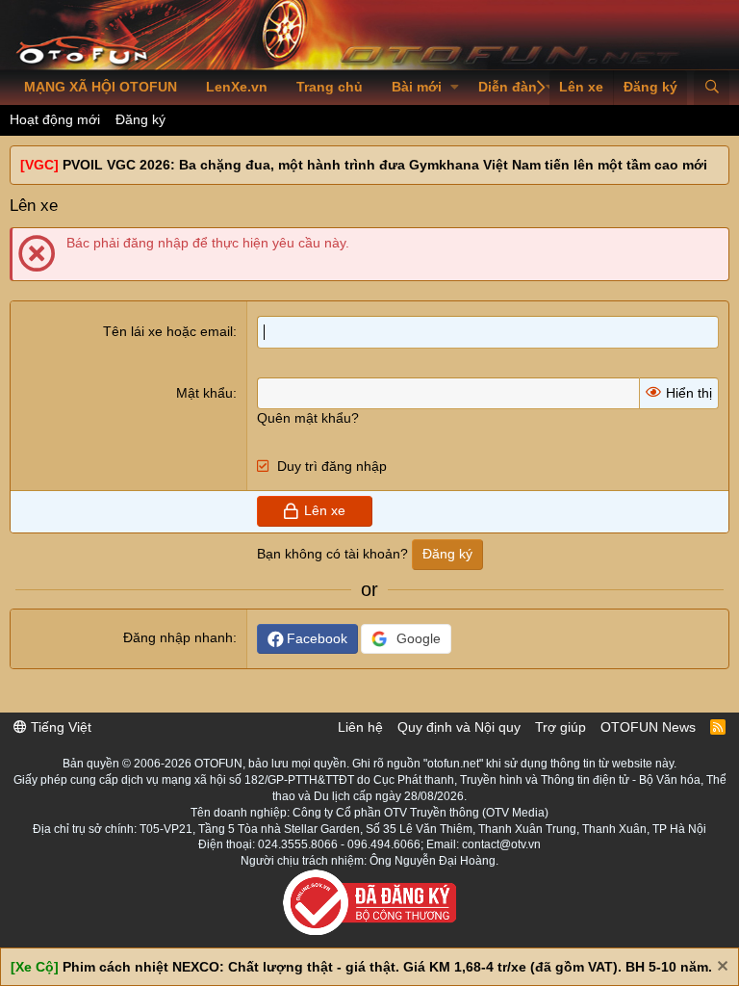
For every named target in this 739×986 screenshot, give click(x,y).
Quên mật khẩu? (308, 418)
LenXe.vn (237, 86)
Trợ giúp (560, 727)
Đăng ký (140, 119)
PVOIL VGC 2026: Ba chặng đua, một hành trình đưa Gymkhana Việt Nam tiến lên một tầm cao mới (385, 164)
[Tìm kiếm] (711, 87)
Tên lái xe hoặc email (168, 331)
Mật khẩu (204, 393)
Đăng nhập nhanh (178, 637)
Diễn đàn (507, 86)
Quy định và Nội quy (459, 727)
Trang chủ (329, 86)
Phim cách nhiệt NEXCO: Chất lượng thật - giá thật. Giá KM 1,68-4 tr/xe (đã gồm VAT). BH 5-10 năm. (387, 966)
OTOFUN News (648, 727)
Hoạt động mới (55, 119)
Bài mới (417, 86)
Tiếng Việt (59, 727)
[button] (455, 87)
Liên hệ (360, 727)
